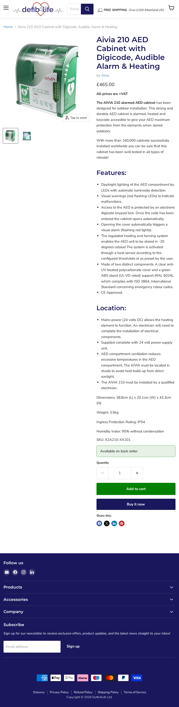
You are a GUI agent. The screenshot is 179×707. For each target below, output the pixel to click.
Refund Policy (83, 692)
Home (8, 27)
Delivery (39, 692)
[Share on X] (107, 523)
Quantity (102, 463)
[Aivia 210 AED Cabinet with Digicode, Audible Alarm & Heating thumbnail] (10, 135)
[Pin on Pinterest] (121, 523)
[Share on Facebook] (99, 523)
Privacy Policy (59, 692)
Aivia (105, 75)
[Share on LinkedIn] (114, 523)
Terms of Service (135, 692)
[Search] (87, 9)
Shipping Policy (108, 692)
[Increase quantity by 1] (137, 473)
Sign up (73, 646)
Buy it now (136, 504)
